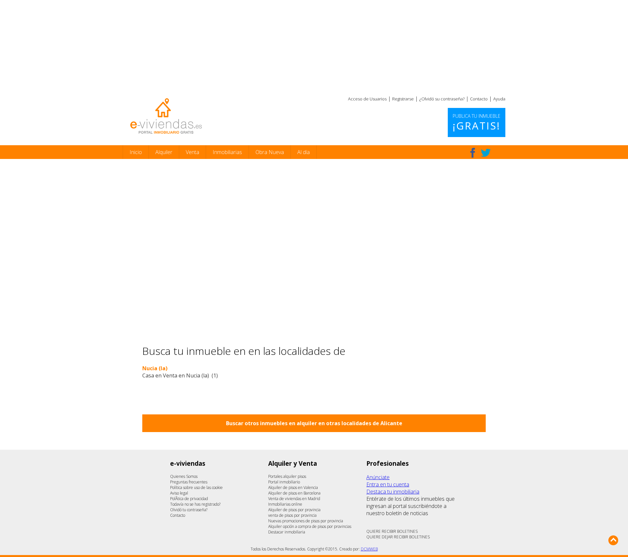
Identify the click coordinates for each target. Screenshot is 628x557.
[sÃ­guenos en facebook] (473, 153)
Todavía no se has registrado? (195, 504)
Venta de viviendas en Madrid (294, 498)
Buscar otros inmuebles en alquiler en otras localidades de (314, 423)
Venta (192, 152)
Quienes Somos (184, 476)
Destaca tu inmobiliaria (392, 491)
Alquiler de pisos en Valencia (293, 487)
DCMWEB (369, 549)
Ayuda (499, 99)
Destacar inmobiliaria (286, 532)
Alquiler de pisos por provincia (294, 510)
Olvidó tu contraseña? (188, 510)
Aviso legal (179, 493)
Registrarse (403, 99)
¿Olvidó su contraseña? (441, 99)
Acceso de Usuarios (367, 99)
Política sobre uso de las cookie (196, 487)
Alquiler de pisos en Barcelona (294, 493)
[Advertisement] (314, 46)
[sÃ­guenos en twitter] (486, 153)
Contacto (479, 99)
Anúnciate (378, 477)
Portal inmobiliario (284, 482)
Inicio (136, 152)
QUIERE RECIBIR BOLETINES (392, 531)
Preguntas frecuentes (188, 482)
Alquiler (163, 152)
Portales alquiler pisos (287, 476)
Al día (303, 152)
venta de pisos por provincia (292, 515)
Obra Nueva (269, 152)
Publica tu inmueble (476, 122)
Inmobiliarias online (285, 504)
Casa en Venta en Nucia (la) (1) (180, 375)
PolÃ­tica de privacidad (189, 498)
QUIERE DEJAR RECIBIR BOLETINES (398, 537)
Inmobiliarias (227, 152)
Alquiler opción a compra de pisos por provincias (309, 526)
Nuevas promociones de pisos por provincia (305, 521)
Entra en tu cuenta (387, 484)
